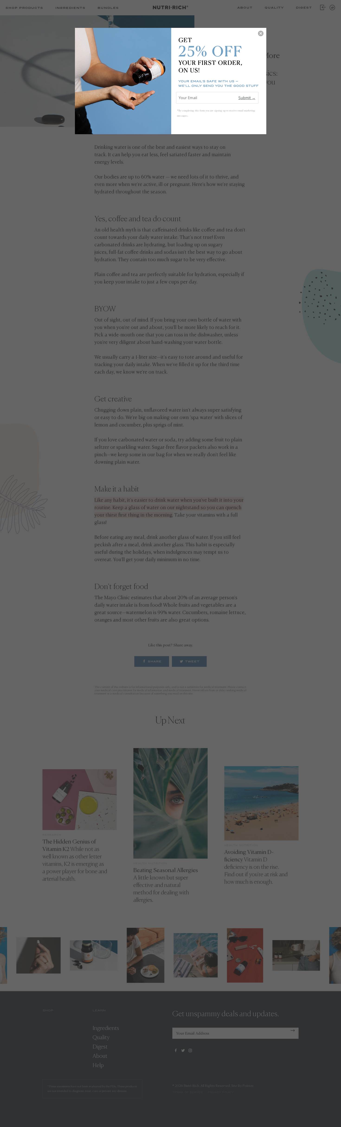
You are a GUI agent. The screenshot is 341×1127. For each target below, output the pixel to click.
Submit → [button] (246, 97)
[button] (261, 33)
